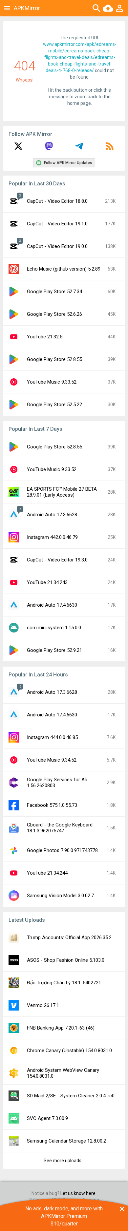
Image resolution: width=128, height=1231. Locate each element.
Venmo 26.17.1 (43, 1005)
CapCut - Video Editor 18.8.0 (57, 201)
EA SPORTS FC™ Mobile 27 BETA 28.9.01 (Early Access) (62, 492)
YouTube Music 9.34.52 (51, 760)
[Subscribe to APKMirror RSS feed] (110, 148)
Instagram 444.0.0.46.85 (52, 737)
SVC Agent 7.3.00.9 (47, 1118)
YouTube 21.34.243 (47, 582)
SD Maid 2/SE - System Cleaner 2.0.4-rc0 (71, 1096)
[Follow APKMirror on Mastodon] (49, 148)
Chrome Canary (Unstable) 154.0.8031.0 (69, 1050)
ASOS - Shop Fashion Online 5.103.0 (65, 960)
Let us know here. (78, 1193)
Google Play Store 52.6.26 (54, 314)
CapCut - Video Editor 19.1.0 (57, 224)
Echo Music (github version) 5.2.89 (63, 269)
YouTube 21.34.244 (47, 873)
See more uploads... (64, 1160)
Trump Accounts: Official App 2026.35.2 (69, 937)
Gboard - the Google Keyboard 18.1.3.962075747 (60, 828)
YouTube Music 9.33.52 (51, 382)
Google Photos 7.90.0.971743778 (62, 850)
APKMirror (27, 8)
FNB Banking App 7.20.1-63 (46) (61, 1028)
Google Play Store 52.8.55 (54, 359)
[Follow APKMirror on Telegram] (79, 148)
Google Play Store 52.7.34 (54, 291)
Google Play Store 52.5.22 (54, 404)
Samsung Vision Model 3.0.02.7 (60, 896)
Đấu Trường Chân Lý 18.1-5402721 (64, 983)
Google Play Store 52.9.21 (54, 650)
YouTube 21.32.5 (44, 337)
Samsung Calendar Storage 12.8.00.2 (66, 1141)
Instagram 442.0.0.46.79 (52, 537)
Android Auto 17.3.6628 (52, 515)
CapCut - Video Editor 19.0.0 (57, 246)
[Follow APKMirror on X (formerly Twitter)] (18, 148)
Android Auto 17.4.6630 (52, 605)
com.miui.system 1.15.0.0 (54, 628)
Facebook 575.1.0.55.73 (52, 805)
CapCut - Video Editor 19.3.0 (57, 560)
